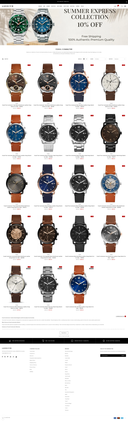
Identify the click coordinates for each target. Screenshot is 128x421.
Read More (64, 333)
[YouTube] (16, 356)
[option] (17, 341)
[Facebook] (2, 356)
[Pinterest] (7, 356)
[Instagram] (10, 356)
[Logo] (12, 6)
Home (60, 336)
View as (79, 59)
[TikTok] (13, 356)
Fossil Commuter (65, 336)
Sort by (111, 59)
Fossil (17, 103)
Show (91, 59)
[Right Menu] (125, 6)
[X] (5, 356)
